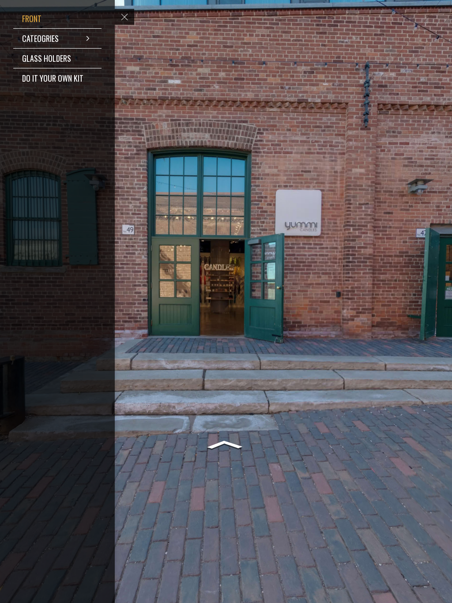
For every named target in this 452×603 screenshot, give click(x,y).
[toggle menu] (124, 17)
